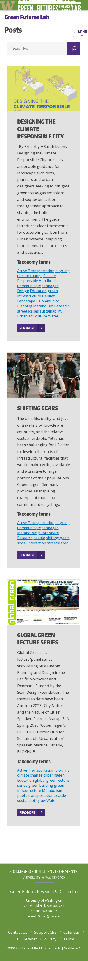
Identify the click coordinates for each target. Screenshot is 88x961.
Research (62, 305)
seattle (39, 537)
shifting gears (58, 537)
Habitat (48, 296)
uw (43, 800)
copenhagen (48, 285)
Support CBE (45, 932)
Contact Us (17, 932)
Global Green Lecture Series (37, 638)
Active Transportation (35, 270)
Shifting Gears (37, 408)
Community (27, 285)
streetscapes (28, 311)
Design (23, 290)
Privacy (50, 939)
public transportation (35, 795)
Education (38, 290)
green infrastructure (37, 293)
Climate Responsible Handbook (37, 278)
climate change (29, 275)
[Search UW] (72, 5)
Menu (82, 32)
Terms (69, 939)
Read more (27, 328)
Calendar (71, 932)
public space (48, 532)
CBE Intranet (26, 939)
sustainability (51, 311)
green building (40, 785)
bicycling (62, 270)
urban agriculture (32, 316)
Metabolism (43, 305)
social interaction (31, 543)
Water (53, 316)
